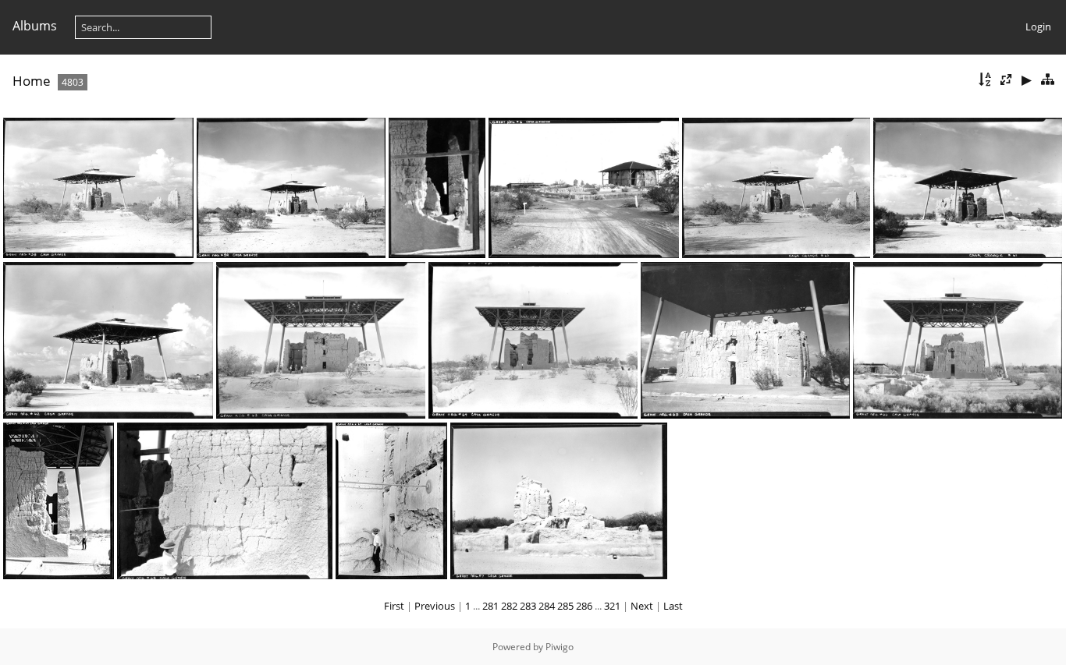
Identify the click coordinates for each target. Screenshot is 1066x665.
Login (1038, 26)
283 (528, 606)
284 (546, 606)
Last (673, 606)
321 (612, 606)
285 (565, 606)
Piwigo (559, 646)
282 (509, 606)
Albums (34, 25)
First (394, 606)
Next (642, 606)
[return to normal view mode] (1047, 80)
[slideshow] (1026, 80)
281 (490, 606)
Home (31, 81)
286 (584, 606)
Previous (434, 606)
